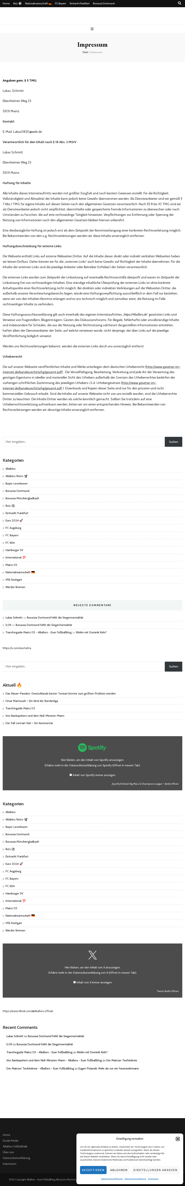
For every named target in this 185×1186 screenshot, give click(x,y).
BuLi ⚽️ (17, 3)
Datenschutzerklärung (112, 1178)
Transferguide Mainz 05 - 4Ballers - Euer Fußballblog (38, 632)
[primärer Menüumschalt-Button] (92, 29)
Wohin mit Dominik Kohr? (91, 632)
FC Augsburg (13, 528)
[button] (178, 1139)
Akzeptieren (93, 1170)
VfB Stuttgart (13, 579)
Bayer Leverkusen (16, 483)
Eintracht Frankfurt (79, 3)
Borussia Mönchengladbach (22, 498)
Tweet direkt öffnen (168, 991)
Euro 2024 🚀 (14, 520)
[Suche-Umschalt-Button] (179, 3)
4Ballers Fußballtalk (15, 1146)
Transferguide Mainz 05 (20, 708)
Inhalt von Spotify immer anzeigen (94, 775)
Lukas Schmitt (13, 617)
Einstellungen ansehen (156, 1170)
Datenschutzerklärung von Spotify (104, 765)
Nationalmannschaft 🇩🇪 (38, 3)
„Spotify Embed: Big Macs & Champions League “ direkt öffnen (145, 783)
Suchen (173, 442)
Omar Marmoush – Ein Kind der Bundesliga (31, 701)
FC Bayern (60, 3)
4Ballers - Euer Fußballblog (41, 1179)
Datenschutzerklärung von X (104, 972)
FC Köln (10, 542)
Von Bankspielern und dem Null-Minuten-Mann (34, 715)
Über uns (8, 1152)
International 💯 (15, 557)
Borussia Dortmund (104, 3)
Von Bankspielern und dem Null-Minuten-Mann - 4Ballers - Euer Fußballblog (54, 1060)
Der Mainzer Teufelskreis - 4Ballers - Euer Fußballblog (40, 1068)
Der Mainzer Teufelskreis (121, 1060)
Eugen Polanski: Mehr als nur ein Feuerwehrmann (108, 1068)
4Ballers (10, 468)
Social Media (10, 1140)
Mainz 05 (11, 565)
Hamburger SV (14, 550)
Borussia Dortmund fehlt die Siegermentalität (55, 617)
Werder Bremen (15, 587)
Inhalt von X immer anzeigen (94, 982)
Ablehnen (119, 1170)
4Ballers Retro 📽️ (16, 476)
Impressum (153, 1178)
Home (6, 3)
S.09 (8, 625)
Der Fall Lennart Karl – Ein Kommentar (29, 723)
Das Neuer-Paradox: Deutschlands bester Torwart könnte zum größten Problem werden (60, 693)
